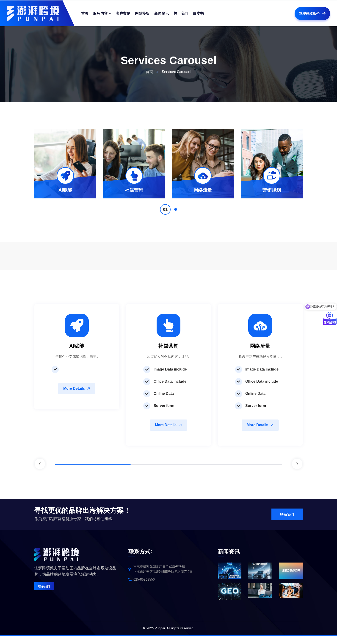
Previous (40, 464)
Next (297, 464)
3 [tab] (244, 464)
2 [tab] (175, 209)
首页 (149, 72)
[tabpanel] (65, 163)
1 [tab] (165, 209)
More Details (74, 388)
